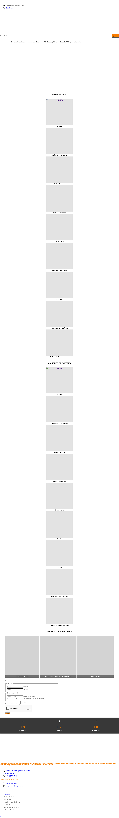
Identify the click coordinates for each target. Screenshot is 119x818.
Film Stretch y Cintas (50, 42)
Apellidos (26, 689)
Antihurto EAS (77, 42)
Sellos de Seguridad (17, 42)
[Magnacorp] (26, 23)
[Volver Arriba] (0, 816)
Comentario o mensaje (12, 704)
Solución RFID (65, 42)
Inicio (6, 42)
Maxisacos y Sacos (34, 42)
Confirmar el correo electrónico (33, 699)
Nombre (25, 686)
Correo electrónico (29, 696)
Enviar (7, 713)
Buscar (116, 36)
